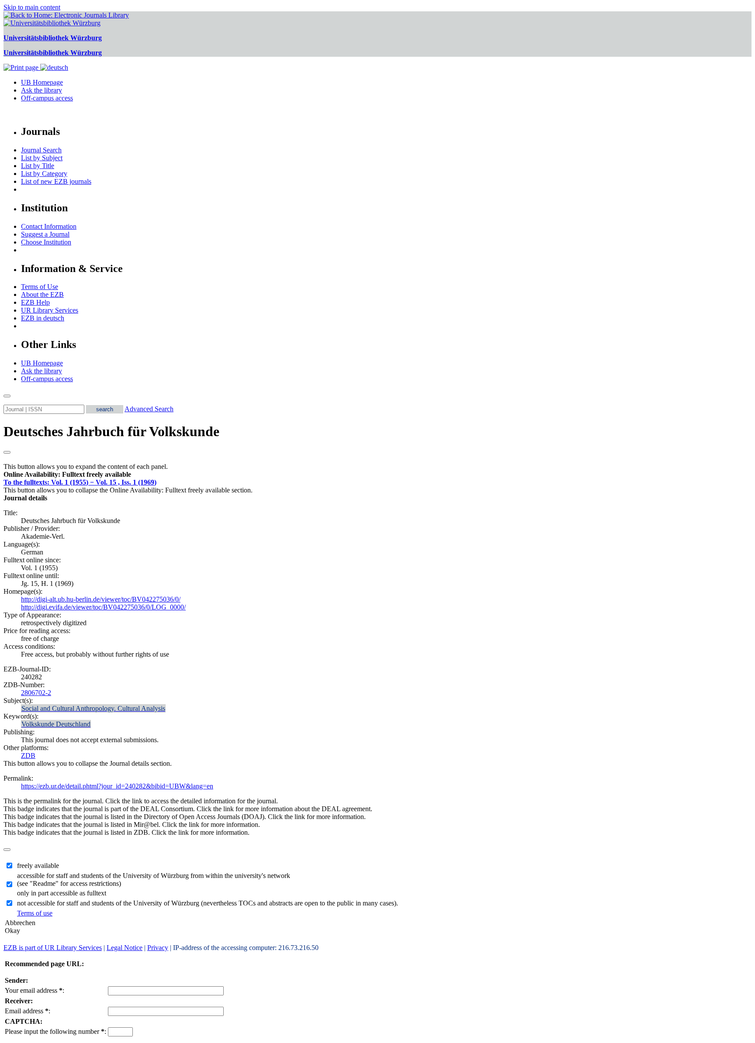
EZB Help (35, 302)
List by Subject (41, 158)
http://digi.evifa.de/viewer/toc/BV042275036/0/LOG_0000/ (103, 607)
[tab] (377, 474)
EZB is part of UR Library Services (52, 947)
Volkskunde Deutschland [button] (55, 724)
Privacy (157, 947)
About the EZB (42, 294)
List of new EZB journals (56, 181)
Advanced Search (149, 409)
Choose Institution (46, 242)
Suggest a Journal (45, 234)
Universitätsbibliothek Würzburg (52, 37)
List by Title (37, 165)
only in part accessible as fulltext (61, 893)
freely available (38, 865)
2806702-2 (36, 692)
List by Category (44, 173)
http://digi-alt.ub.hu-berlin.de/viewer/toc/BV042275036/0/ (100, 599)
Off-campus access (47, 98)
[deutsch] (54, 67)
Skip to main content (31, 7)
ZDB (28, 755)
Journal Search (41, 150)
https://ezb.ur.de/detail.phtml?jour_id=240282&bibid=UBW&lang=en (117, 786)
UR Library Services (49, 310)
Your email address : (34, 990)
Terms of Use (39, 286)
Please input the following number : (55, 1031)
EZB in (42, 318)
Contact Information (48, 226)
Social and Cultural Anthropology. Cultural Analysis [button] (93, 708)
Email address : (27, 1011)
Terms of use (34, 913)
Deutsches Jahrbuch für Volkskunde (111, 431)
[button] (67, 474)
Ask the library (41, 90)
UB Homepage (42, 82)
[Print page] (21, 67)
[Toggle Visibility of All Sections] (6, 452)
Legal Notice (124, 947)
